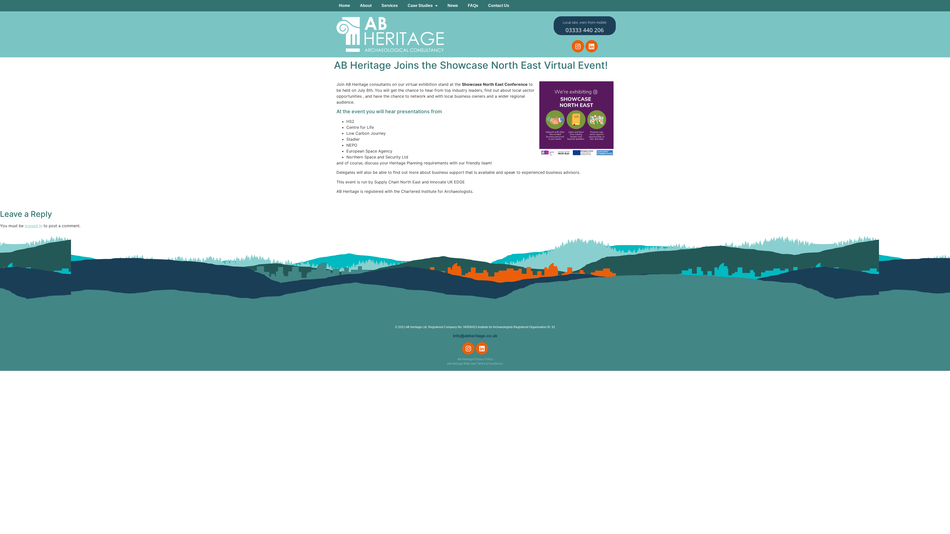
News (453, 5)
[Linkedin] (591, 46)
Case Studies (420, 5)
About (366, 5)
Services (389, 5)
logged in (33, 225)
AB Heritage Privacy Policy (475, 359)
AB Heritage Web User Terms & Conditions (475, 363)
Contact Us (498, 5)
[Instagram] (578, 46)
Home (344, 5)
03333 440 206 (585, 30)
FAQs (473, 5)
